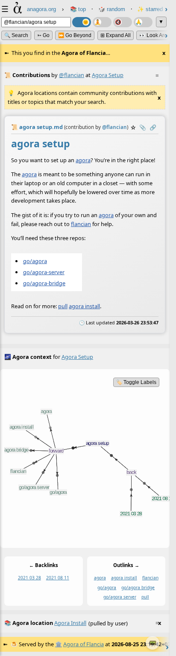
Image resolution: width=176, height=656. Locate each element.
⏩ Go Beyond (74, 35)
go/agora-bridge (44, 283)
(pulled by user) (82, 623)
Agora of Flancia (83, 644)
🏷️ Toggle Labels (136, 382)
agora (83, 160)
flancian (81, 223)
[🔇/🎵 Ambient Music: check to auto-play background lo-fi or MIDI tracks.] (122, 22)
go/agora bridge (138, 587)
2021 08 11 (57, 578)
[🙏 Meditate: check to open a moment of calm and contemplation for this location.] (143, 22)
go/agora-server (44, 272)
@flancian (71, 75)
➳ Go (43, 35)
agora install (84, 306)
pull (62, 306)
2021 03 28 (29, 578)
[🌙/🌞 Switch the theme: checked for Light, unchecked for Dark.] (81, 22)
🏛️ (58, 644)
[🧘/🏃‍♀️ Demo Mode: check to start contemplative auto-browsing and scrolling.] (102, 22)
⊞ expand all (115, 35)
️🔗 (153, 127)
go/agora (35, 260)
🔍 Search (16, 35)
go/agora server (119, 597)
